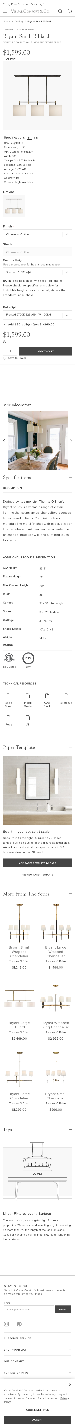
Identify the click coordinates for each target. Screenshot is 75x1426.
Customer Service (17, 1338)
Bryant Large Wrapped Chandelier (55, 951)
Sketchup (66, 702)
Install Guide (28, 704)
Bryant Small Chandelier (55, 1096)
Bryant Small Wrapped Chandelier (19, 951)
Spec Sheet (8, 704)
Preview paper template (37, 874)
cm (36, 138)
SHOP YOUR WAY (15, 1349)
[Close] (70, 1384)
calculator (20, 264)
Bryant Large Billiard (19, 1025)
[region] (37, 1402)
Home (7, 21)
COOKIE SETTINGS (37, 1410)
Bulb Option (11, 307)
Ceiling (19, 21)
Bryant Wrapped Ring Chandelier (55, 1025)
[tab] (37, 475)
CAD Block (47, 704)
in (29, 138)
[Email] (37, 1309)
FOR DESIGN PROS (16, 1372)
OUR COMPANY (14, 1361)
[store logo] (30, 11)
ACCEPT (37, 1420)
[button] (4, 441)
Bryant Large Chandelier (19, 1096)
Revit (8, 724)
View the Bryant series (47, 42)
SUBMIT (63, 1309)
